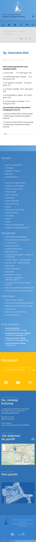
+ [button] (4, 446)
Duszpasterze (10, 198)
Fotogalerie (9, 216)
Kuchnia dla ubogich (12, 315)
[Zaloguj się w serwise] (13, 534)
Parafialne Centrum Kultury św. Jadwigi (19, 306)
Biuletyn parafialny (11, 195)
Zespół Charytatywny (12, 269)
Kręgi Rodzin (9, 272)
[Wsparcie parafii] (27, 25)
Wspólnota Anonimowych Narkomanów (19, 288)
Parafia (21, 31)
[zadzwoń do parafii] (21, 25)
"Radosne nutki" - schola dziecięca (17, 263)
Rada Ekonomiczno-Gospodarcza (17, 240)
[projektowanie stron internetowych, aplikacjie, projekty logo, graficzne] (20, 534)
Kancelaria (9, 174)
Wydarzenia (9, 168)
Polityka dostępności (26, 525)
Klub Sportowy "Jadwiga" (14, 300)
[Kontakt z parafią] (15, 25)
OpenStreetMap (24, 464)
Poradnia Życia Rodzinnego (15, 186)
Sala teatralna (10, 309)
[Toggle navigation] (33, 16)
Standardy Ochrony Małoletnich (17, 228)
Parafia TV (8, 219)
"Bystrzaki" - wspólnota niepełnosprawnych (13, 279)
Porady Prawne (10, 192)
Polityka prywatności (20, 524)
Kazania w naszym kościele (14, 225)
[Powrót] (4, 31)
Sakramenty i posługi (12, 171)
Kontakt (8, 222)
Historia (8, 207)
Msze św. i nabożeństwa (13, 165)
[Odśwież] (6, 31)
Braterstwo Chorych (13, 275)
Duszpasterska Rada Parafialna (16, 237)
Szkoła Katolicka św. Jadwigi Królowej (19, 303)
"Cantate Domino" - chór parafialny (18, 260)
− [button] (4, 449)
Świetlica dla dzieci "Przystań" (15, 312)
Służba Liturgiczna (11, 246)
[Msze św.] (3, 25)
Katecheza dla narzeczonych (15, 183)
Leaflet (17, 464)
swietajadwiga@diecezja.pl (10, 413)
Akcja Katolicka (11, 243)
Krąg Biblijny (9, 266)
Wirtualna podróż (11, 213)
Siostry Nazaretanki (12, 201)
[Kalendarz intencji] (9, 25)
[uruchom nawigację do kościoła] (33, 439)
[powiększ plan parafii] (18, 493)
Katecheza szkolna (12, 204)
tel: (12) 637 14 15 (6, 411)
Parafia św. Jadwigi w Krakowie (13, 31)
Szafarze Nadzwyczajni (13, 249)
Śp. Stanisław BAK (9, 34)
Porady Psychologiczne (14, 189)
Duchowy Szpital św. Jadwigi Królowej (19, 291)
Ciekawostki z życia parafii (14, 210)
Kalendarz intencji (11, 177)
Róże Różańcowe (11, 252)
